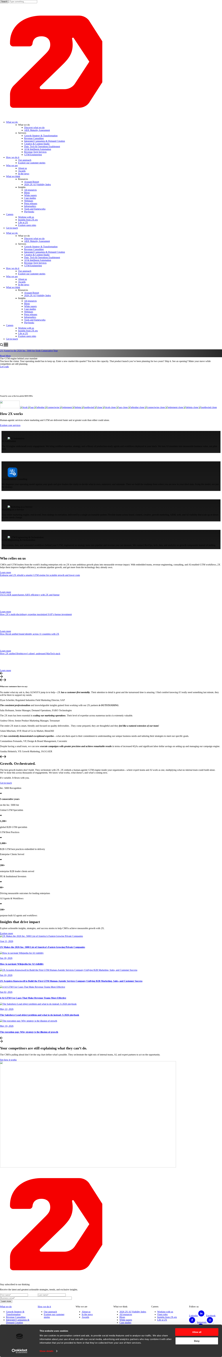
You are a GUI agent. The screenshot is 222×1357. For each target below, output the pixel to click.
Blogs (122, 1317)
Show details (46, 1351)
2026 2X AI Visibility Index (132, 1311)
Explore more (6, 933)
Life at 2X (162, 1320)
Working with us (165, 1311)
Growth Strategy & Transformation (15, 1313)
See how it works (8, 1059)
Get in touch (6, 783)
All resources (125, 1314)
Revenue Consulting (16, 1317)
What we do (6, 1306)
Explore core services (10, 425)
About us (86, 1311)
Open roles (162, 1314)
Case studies (125, 1322)
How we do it (44, 1306)
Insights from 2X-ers (167, 1317)
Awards (85, 1317)
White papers (125, 1320)
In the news (87, 1314)
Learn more (5, 572)
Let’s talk (4, 366)
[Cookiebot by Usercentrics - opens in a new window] (19, 1351)
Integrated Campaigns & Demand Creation (17, 1321)
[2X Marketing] (111, 117)
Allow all (196, 1332)
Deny (196, 1341)
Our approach (50, 1311)
